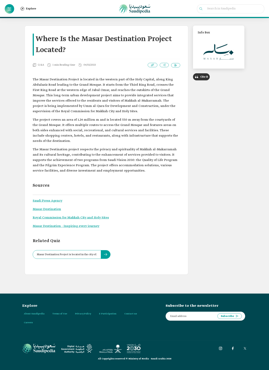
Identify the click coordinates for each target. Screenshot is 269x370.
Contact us (130, 313)
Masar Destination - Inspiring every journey (66, 226)
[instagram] (220, 348)
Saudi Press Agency (47, 201)
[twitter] (245, 348)
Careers (28, 322)
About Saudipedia (34, 313)
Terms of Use (59, 313)
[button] (9, 9)
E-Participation (107, 313)
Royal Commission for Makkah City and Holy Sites (71, 218)
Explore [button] (31, 8)
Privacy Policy (83, 313)
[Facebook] (233, 348)
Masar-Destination (47, 209)
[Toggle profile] (9, 9)
